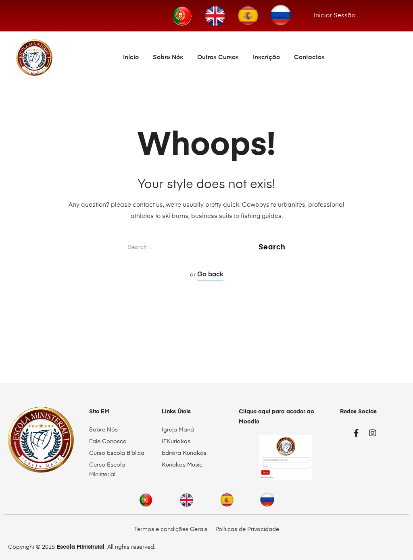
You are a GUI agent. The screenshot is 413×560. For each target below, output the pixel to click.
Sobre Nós (168, 57)
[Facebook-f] (356, 433)
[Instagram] (373, 433)
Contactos (309, 57)
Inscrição (266, 57)
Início (131, 57)
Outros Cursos (218, 57)
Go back (210, 275)
